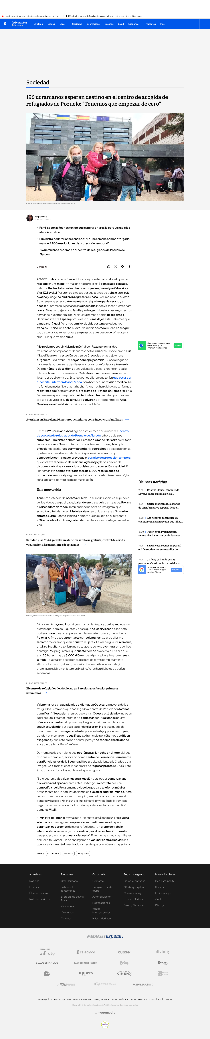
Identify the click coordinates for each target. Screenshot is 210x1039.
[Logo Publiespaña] (105, 984)
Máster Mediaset (102, 918)
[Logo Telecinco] (86, 952)
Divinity (159, 905)
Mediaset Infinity (164, 880)
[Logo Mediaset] (105, 938)
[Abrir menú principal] (204, 23)
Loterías (34, 887)
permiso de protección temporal (109, 457)
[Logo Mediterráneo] (143, 984)
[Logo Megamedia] (106, 1012)
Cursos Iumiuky (133, 893)
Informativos (53, 853)
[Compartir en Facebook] (129, 267)
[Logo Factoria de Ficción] (85, 963)
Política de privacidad (82, 999)
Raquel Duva (41, 216)
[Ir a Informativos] (18, 24)
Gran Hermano (69, 880)
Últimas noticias (38, 893)
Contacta (98, 880)
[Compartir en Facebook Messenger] (122, 267)
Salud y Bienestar (134, 905)
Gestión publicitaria (147, 999)
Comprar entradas (134, 880)
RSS (159, 999)
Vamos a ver (68, 906)
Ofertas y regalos (134, 887)
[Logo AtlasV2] (66, 984)
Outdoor (66, 918)
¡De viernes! (67, 912)
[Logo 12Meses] (163, 973)
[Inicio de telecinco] (5, 23)
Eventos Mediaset (134, 899)
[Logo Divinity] (163, 952)
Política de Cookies (127, 999)
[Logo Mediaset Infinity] (47, 952)
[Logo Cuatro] (124, 952)
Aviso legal (42, 999)
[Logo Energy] (163, 963)
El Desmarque (163, 893)
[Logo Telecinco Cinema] (124, 973)
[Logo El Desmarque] (47, 963)
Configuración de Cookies (105, 999)
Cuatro (159, 899)
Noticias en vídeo (39, 899)
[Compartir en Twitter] (115, 267)
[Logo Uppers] (86, 973)
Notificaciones (101, 902)
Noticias (34, 880)
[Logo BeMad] (47, 973)
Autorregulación (101, 896)
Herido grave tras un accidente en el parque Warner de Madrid (33, 16)
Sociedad (37, 82)
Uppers (159, 887)
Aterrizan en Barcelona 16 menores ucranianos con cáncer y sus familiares (74, 419)
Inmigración (83, 853)
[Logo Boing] (124, 963)
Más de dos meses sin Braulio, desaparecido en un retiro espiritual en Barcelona (105, 16)
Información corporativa (60, 999)
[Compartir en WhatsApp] (108, 267)
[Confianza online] (105, 1027)
